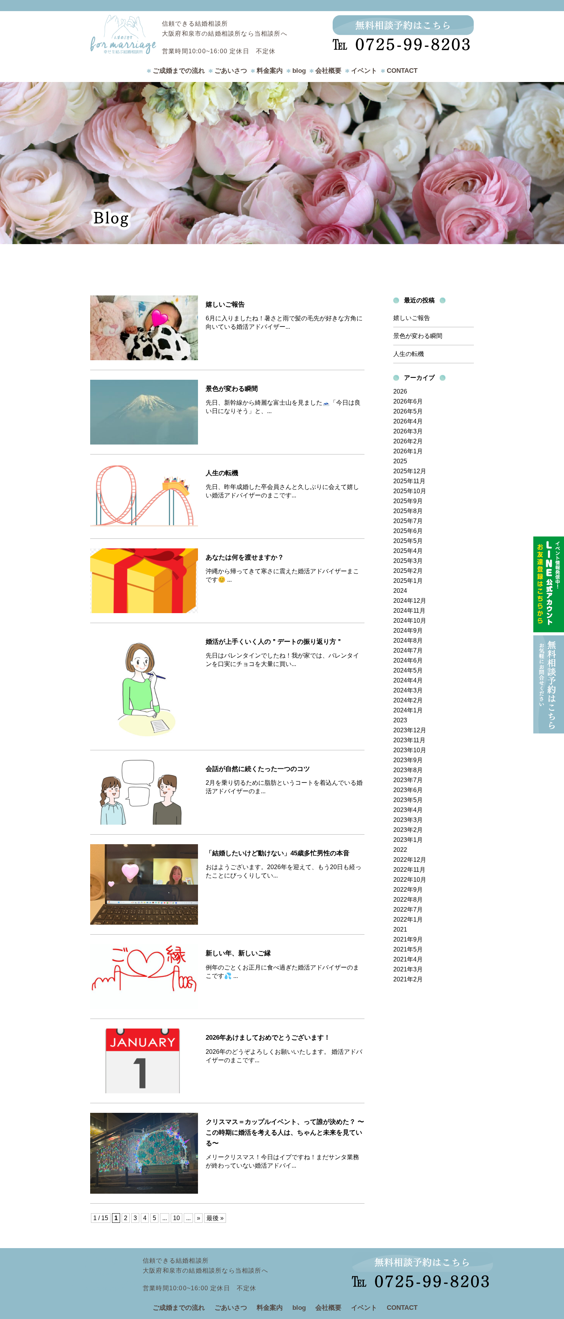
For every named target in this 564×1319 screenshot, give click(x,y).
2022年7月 (408, 909)
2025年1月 (408, 580)
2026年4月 (408, 421)
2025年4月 (408, 551)
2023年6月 (408, 790)
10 (176, 1218)
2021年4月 (408, 959)
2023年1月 (408, 840)
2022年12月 (409, 859)
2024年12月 (409, 600)
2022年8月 (408, 899)
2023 (400, 720)
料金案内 (270, 70)
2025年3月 (408, 561)
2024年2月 (408, 700)
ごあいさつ (230, 70)
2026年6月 (408, 401)
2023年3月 (408, 820)
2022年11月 (409, 869)
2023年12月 (409, 730)
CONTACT (402, 70)
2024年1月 (408, 710)
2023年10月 (409, 750)
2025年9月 (408, 501)
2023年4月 (408, 810)
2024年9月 (408, 630)
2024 (400, 590)
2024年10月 (409, 620)
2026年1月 (408, 451)
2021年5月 (408, 949)
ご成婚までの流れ (179, 70)
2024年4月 (408, 680)
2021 (400, 929)
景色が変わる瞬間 (417, 336)
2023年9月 (408, 760)
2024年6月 (408, 660)
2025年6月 (408, 531)
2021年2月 (408, 979)
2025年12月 (409, 471)
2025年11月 (409, 481)
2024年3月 (408, 690)
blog (299, 70)
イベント (364, 70)
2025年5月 (408, 541)
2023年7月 (408, 780)
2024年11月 (409, 610)
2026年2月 (408, 441)
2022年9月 (408, 889)
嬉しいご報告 (411, 318)
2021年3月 (408, 969)
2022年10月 (409, 879)
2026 (400, 391)
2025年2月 (408, 571)
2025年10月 (409, 491)
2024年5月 (408, 670)
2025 (400, 461)
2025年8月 (408, 511)
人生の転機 (408, 354)
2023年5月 (408, 800)
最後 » (215, 1218)
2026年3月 (408, 431)
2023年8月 (408, 770)
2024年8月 (408, 640)
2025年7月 (408, 521)
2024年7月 (408, 650)
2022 (400, 850)
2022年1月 (408, 919)
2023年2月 (408, 830)
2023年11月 (409, 740)
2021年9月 (408, 939)
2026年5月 (408, 411)
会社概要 (328, 70)
